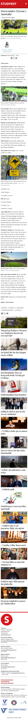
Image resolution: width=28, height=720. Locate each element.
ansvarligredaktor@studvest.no (9, 641)
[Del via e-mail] (16, 58)
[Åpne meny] (26, 4)
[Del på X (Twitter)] (14, 58)
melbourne (20, 307)
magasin (4, 307)
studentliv (11, 307)
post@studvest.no (6, 634)
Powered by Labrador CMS (14, 717)
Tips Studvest (5, 681)
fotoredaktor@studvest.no (8, 667)
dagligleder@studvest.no (18, 673)
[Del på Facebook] (11, 58)
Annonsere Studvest (7, 683)
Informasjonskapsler (7, 680)
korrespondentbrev (7, 310)
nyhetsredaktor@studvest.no (8, 650)
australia (18, 310)
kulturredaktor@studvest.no (8, 657)
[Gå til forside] (8, 3)
